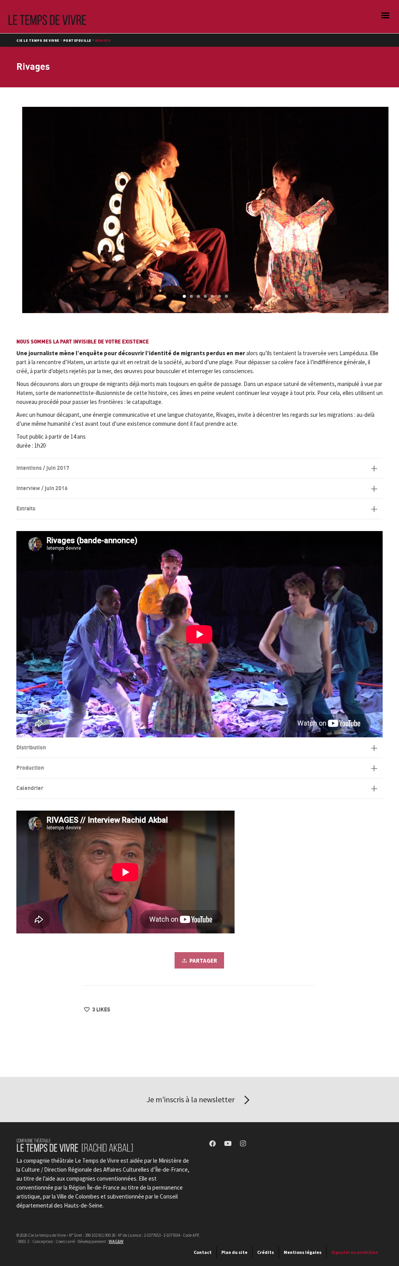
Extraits (25, 509)
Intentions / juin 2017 (42, 468)
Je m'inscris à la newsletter (191, 1099)
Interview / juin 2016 (42, 488)
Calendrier (29, 788)
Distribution (31, 748)
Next (381, 209)
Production (30, 768)
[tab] (199, 468)
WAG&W (116, 1241)
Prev (29, 209)
